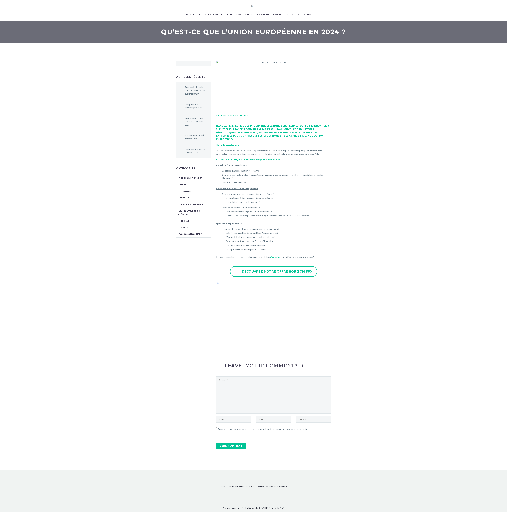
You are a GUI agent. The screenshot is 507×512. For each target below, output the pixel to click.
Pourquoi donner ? (191, 234)
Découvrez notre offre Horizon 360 (273, 271)
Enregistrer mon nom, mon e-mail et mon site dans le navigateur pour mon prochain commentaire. (263, 429)
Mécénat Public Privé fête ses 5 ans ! (194, 137)
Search (208, 63)
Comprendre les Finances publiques (193, 106)
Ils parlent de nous (191, 204)
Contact (309, 14)
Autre (182, 184)
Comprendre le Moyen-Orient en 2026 (195, 151)
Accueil (190, 14)
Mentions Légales (240, 508)
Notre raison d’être (210, 14)
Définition (221, 115)
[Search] (319, 14)
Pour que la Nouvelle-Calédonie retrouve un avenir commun (195, 90)
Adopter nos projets (269, 14)
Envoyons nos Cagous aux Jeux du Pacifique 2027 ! (194, 121)
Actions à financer (190, 178)
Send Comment (231, 445)
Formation (233, 115)
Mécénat (184, 221)
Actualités (292, 14)
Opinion (244, 115)
